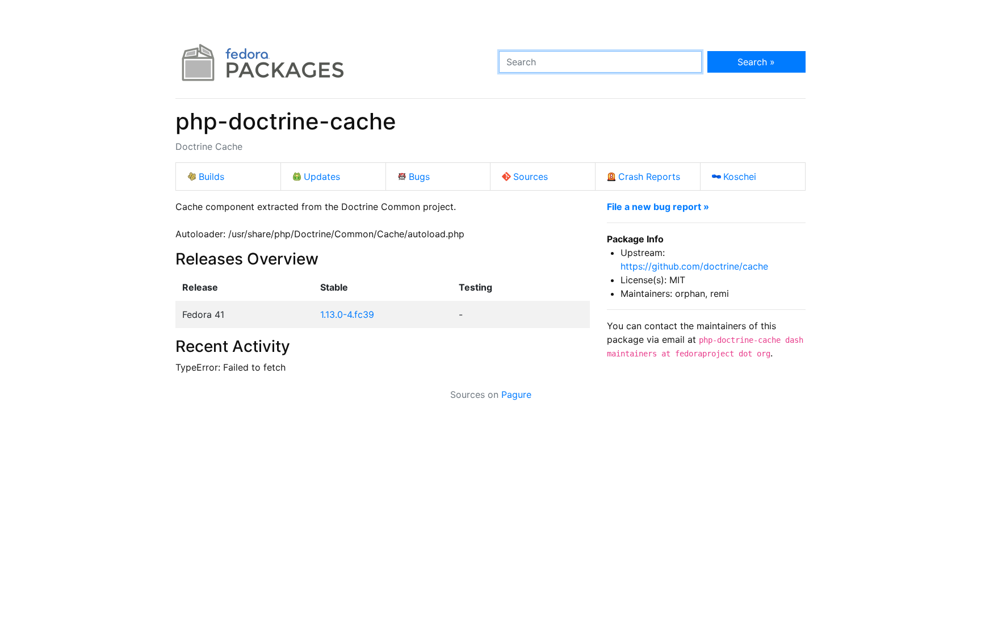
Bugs (419, 176)
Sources (530, 176)
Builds (211, 176)
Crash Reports (649, 176)
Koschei (739, 176)
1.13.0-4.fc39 (347, 314)
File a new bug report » (658, 206)
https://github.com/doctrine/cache (694, 266)
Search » (756, 62)
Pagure (516, 394)
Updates (322, 176)
